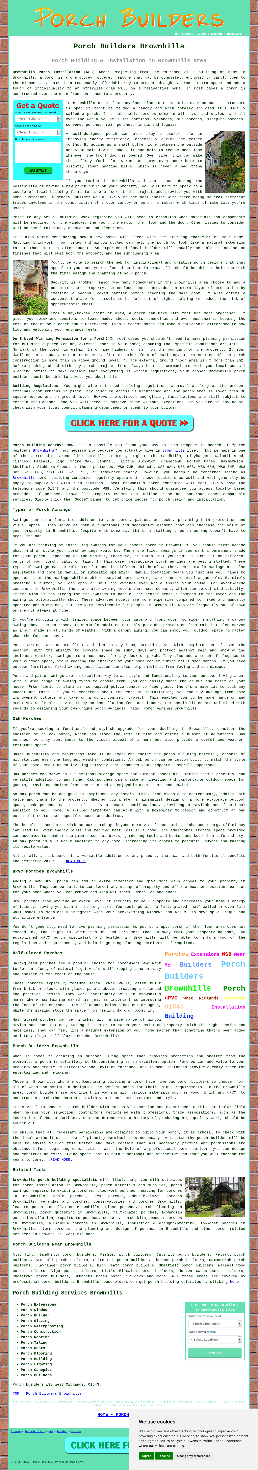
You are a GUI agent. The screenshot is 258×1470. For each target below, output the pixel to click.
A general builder (71, 197)
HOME (177, 34)
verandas (163, 119)
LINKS (189, 34)
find (29, 1255)
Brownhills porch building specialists (55, 1180)
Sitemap (16, 1431)
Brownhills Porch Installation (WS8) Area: (61, 72)
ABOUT (202, 34)
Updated (62, 1431)
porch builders (127, 1276)
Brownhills (44, 451)
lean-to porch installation (43, 1207)
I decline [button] (164, 1456)
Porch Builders (35, 1431)
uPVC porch (53, 938)
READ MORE (76, 861)
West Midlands (80, 1234)
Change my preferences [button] (193, 1456)
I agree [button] (146, 1456)
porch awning (193, 531)
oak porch (59, 734)
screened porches (83, 125)
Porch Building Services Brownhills (67, 1293)
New (51, 1431)
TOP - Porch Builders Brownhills (47, 1394)
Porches (187, 1062)
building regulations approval (155, 386)
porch (140, 273)
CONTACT (216, 34)
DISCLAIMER (235, 34)
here (234, 1282)
